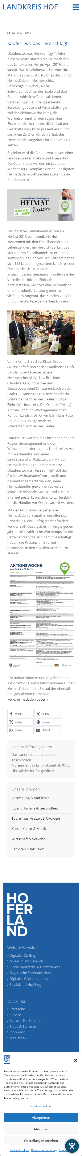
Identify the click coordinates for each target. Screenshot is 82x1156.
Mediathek (18, 1038)
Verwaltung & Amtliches (30, 798)
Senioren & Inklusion (28, 849)
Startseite (17, 1009)
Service (15, 1015)
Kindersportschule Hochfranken (35, 967)
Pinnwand (17, 1032)
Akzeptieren (41, 1117)
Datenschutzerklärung (44, 1150)
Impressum (66, 1150)
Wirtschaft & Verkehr (28, 839)
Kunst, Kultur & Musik (29, 828)
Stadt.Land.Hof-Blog (25, 984)
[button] (76, 1060)
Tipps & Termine (23, 1026)
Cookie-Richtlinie (19, 1150)
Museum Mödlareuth (26, 961)
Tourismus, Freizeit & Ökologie (36, 818)
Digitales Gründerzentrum (31, 978)
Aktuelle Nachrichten (26, 1020)
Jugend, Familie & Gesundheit (35, 808)
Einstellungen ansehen (41, 1141)
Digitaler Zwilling (23, 955)
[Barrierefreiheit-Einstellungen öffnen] (72, 1146)
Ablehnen (41, 1129)
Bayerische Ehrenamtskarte (31, 972)
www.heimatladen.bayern (27, 699)
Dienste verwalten (40, 1106)
